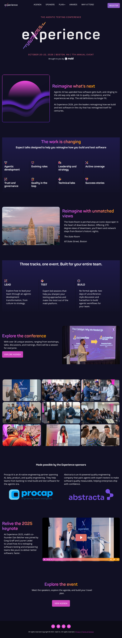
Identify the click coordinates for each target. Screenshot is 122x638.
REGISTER (113, 5)
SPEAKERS (50, 4)
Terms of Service (88, 632)
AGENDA (37, 4)
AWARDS (73, 4)
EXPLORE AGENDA (12, 354)
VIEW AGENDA (61, 603)
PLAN (61, 4)
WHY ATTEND (87, 4)
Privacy (78, 632)
